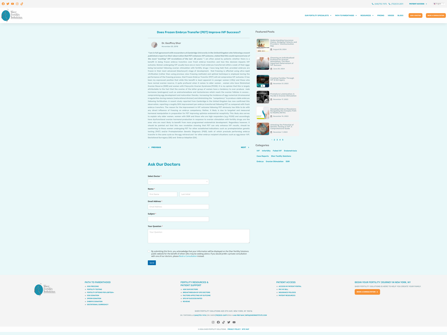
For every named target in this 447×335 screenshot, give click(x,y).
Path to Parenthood (344, 15)
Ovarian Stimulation (274, 161)
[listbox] (178, 181)
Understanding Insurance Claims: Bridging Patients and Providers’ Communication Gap (283, 43)
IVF (258, 151)
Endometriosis (290, 151)
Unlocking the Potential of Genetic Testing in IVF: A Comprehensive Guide (282, 127)
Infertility (266, 151)
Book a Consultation (188, 256)
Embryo (260, 161)
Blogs (400, 15)
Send (152, 262)
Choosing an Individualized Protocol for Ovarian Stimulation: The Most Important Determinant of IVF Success (282, 61)
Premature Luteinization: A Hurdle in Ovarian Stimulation (283, 95)
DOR (288, 161)
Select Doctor (155, 176)
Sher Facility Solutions (281, 156)
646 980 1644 (238, 315)
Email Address (155, 201)
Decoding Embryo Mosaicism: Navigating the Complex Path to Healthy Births (283, 111)
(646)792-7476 (200, 315)
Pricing (380, 15)
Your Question (155, 226)
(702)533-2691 (221, 315)
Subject (152, 214)
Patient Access (416, 4)
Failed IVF (277, 151)
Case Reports (263, 156)
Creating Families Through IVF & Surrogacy (282, 79)
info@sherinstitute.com (256, 315)
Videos (391, 15)
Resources (366, 15)
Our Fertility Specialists (317, 15)
